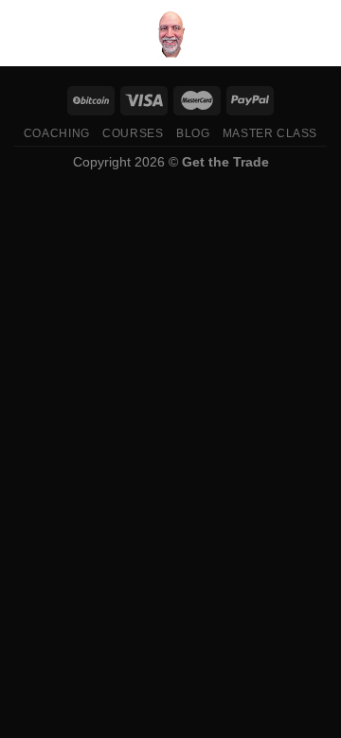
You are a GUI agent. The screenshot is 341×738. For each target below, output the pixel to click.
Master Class (270, 133)
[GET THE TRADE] (170, 33)
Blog (192, 133)
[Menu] (25, 32)
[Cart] (317, 33)
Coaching (57, 133)
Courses (132, 133)
